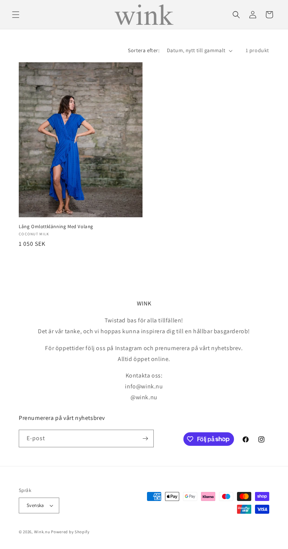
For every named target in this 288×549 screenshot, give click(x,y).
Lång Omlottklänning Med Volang (56, 227)
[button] (16, 14)
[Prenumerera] (145, 438)
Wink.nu (42, 531)
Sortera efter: (143, 50)
